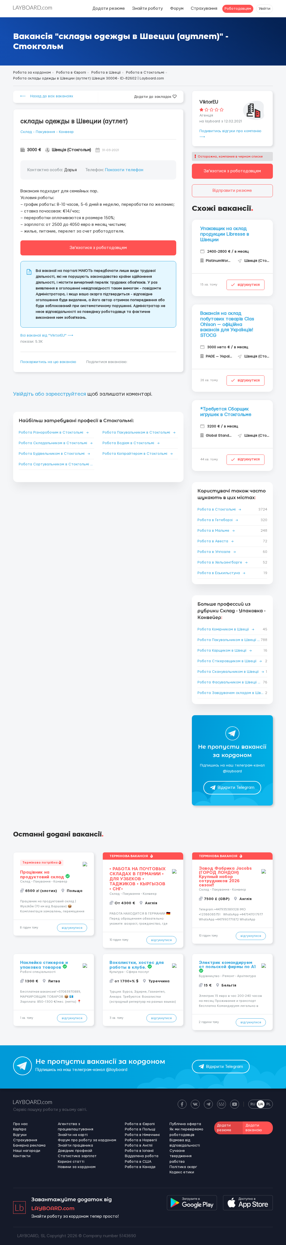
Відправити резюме (232, 190)
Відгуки (20, 1135)
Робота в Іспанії (139, 1151)
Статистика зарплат (77, 1156)
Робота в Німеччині (142, 1135)
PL (268, 1104)
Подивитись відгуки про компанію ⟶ (230, 134)
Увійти (264, 9)
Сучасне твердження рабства (181, 1156)
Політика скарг (183, 1167)
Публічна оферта (185, 1124)
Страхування (204, 8)
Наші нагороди (26, 1151)
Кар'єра (19, 1129)
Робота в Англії (138, 1145)
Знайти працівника (75, 1145)
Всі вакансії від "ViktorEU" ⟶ (46, 335)
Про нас (20, 1124)
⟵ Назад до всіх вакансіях (46, 96)
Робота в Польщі (140, 1129)
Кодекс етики (182, 1172)
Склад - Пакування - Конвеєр (47, 132)
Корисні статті (71, 1162)
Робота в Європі (140, 1124)
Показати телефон (124, 170)
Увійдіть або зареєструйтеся (49, 394)
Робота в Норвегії (141, 1140)
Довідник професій (75, 1151)
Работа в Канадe (140, 1167)
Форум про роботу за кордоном (87, 1140)
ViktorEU (208, 102)
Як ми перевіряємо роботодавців (186, 1132)
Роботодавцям (238, 9)
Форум (176, 8)
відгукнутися (249, 284)
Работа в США (138, 1162)
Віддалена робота (141, 1156)
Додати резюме (108, 8)
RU (253, 1104)
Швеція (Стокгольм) (71, 150)
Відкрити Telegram (236, 787)
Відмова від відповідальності (185, 1142)
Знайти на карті (73, 1135)
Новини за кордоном (77, 1167)
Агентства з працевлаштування (75, 1126)
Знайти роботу (147, 8)
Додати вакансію (254, 1127)
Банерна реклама (29, 1145)
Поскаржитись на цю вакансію (48, 362)
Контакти (21, 1156)
